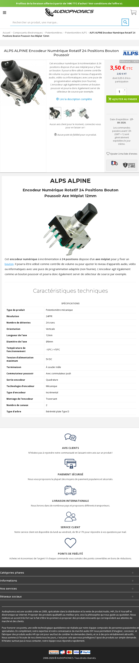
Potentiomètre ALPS (76, 32)
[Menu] (4, 12)
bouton (9, 264)
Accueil (6, 32)
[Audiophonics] (69, 12)
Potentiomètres (53, 32)
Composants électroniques (28, 32)
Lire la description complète (75, 99)
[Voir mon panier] (135, 12)
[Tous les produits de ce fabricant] (131, 53)
